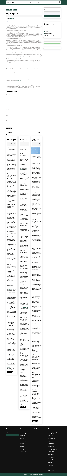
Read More (10, 372)
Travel (50, 467)
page (38, 417)
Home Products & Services (53, 449)
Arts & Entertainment (52, 433)
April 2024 (22, 449)
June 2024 (22, 446)
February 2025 (23, 433)
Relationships (51, 460)
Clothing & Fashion (52, 438)
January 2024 (23, 452)
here (34, 240)
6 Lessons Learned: (48, 33)
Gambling (50, 444)
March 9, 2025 (11, 143)
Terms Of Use (43, 2)
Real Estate (51, 459)
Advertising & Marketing (53, 432)
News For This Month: (48, 29)
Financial (50, 441)
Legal (50, 452)
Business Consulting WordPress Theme (30, 474)
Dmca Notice (24, 2)
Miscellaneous (51, 454)
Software (12, 18)
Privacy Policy (30, 2)
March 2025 (23, 432)
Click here (10, 289)
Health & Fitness (51, 446)
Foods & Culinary (51, 443)
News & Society (11, 2)
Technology (51, 465)
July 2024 (22, 444)
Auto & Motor (51, 435)
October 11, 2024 (24, 143)
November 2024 (23, 438)
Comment (8, 94)
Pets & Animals (51, 457)
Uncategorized (51, 468)
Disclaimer (18, 2)
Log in (36, 432)
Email (7, 115)
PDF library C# (25, 307)
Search (46, 10)
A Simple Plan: (47, 31)
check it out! (19, 80)
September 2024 (23, 441)
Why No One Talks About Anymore (50, 26)
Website (7, 120)
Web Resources (51, 470)
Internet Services (51, 451)
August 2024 (23, 443)
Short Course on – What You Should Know (52, 35)
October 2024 (23, 440)
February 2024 (23, 451)
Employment (51, 440)
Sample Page (37, 2)
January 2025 (23, 435)
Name (7, 109)
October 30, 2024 (36, 143)
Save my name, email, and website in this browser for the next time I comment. (19, 126)
